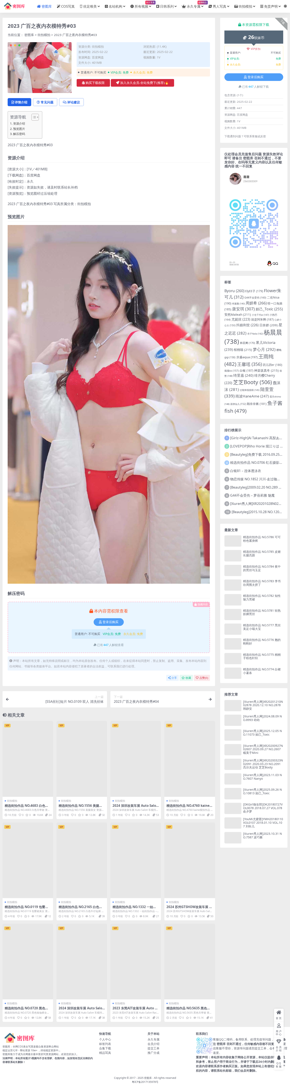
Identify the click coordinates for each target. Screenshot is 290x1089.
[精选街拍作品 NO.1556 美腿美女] (81, 759)
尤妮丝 (240, 319)
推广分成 (153, 1053)
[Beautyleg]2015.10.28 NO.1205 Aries (261, 512)
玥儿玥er (272, 365)
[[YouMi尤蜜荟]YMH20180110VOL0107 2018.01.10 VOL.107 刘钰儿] (232, 823)
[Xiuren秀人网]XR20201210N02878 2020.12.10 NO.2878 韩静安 (263, 705)
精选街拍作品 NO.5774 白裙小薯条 (262, 671)
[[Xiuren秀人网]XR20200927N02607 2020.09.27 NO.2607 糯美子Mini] (232, 749)
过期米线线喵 (249, 390)
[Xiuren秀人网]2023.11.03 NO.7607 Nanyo (262, 777)
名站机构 (115, 6)
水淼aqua (247, 357)
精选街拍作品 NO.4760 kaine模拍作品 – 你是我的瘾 (189, 807)
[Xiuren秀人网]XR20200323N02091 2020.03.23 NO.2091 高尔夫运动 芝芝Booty (263, 764)
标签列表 (105, 1044)
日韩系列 (167, 6)
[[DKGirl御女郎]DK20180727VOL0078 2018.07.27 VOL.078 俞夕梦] (232, 808)
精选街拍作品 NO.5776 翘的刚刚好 (262, 641)
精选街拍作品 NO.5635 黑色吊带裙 (188, 1010)
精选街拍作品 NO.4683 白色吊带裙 (26, 807)
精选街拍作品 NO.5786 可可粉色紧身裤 (262, 539)
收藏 (188, 677)
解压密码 (19, 134)
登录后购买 (110, 622)
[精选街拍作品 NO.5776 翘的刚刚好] (232, 643)
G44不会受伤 (255, 297)
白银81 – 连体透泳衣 (245, 470)
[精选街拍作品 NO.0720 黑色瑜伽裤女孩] (28, 961)
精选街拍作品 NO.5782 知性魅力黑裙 (262, 597)
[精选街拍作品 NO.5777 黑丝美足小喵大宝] (232, 629)
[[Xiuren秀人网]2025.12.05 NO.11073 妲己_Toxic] (232, 734)
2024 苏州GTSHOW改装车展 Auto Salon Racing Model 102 (188, 909)
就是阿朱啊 (262, 319)
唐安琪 (243, 309)
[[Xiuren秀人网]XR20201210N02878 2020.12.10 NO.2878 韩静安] (232, 705)
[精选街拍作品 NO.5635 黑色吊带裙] (189, 961)
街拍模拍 (245, 6)
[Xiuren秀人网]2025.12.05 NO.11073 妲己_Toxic (262, 732)
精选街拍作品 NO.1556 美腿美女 (80, 807)
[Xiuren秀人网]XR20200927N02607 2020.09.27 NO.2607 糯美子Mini (263, 749)
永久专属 (195, 5)
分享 (174, 677)
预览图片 (19, 129)
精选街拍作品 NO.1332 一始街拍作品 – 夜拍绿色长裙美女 (134, 909)
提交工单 (153, 1048)
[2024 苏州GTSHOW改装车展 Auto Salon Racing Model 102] (189, 860)
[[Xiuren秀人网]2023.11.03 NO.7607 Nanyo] (232, 779)
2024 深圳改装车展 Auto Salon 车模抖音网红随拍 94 (135, 807)
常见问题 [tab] (47, 102)
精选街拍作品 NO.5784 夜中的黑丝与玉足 (262, 568)
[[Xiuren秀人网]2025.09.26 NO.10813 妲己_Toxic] (232, 793)
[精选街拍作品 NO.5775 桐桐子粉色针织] (232, 658)
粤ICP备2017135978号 (145, 1082)
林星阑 (247, 343)
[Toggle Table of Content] (33, 117)
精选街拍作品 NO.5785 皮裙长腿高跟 (262, 553)
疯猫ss (231, 370)
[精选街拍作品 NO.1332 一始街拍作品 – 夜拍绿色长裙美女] (135, 860)
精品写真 (105, 1053)
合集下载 (105, 1048)
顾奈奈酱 (256, 404)
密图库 (47, 6)
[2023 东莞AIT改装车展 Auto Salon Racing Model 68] (135, 961)
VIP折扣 (256, 49)
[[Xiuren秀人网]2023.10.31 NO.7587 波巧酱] (232, 837)
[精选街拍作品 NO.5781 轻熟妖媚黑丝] (232, 614)
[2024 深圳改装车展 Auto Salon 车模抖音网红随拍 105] (81, 961)
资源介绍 (19, 123)
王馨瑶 (249, 364)
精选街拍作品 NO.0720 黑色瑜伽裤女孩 (26, 1010)
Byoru (234, 290)
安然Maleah (237, 314)
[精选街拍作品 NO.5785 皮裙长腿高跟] (232, 555)
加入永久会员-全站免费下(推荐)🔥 (144, 83)
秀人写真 (219, 6)
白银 (246, 370)
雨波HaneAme (252, 396)
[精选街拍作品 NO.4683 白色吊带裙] (28, 759)
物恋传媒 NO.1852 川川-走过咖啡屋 (257, 479)
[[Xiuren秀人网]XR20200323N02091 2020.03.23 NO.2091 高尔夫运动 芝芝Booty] (232, 764)
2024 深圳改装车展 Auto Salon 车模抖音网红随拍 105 (81, 1010)
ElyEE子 (254, 291)
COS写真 (68, 6)
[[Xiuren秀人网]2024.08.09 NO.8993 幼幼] (232, 720)
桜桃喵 (243, 349)
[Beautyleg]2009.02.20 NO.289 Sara (258, 487)
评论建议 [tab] (73, 102)
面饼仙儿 (238, 404)
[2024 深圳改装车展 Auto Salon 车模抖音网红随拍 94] (135, 759)
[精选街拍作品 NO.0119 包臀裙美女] (28, 860)
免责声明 (271, 6)
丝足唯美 (90, 6)
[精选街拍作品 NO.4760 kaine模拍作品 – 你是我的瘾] (189, 759)
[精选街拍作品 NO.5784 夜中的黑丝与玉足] (232, 570)
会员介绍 (153, 1044)
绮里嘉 (243, 375)
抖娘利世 (247, 325)
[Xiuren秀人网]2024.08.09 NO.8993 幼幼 (262, 718)
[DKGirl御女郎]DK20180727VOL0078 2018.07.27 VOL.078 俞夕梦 (263, 808)
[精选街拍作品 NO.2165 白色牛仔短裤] (81, 860)
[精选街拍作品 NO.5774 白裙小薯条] (232, 673)
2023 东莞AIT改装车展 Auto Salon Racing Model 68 (135, 1010)
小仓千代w (260, 314)
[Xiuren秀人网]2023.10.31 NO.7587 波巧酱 (262, 835)
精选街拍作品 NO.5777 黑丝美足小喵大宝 (262, 627)
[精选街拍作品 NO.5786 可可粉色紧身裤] (232, 541)
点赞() (203, 677)
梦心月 (264, 349)
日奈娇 (268, 325)
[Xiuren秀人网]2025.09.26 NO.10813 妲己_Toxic (262, 791)
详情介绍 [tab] (21, 102)
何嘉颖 (238, 303)
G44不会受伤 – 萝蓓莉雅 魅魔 (252, 495)
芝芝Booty (252, 382)
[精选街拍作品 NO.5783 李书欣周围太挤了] (232, 585)
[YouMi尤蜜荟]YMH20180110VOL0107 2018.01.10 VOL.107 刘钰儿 (263, 822)
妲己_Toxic (269, 308)
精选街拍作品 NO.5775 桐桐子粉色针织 (262, 656)
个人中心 (105, 1039)
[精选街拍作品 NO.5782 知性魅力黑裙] (232, 599)
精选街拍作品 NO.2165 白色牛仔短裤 (80, 909)
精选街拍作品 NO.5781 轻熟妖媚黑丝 (262, 612)
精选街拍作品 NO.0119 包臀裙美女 (26, 909)
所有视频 (143, 5)
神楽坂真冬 (266, 370)
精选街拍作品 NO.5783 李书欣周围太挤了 (262, 583)
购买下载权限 (95, 83)
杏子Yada (255, 333)
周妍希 (256, 303)
